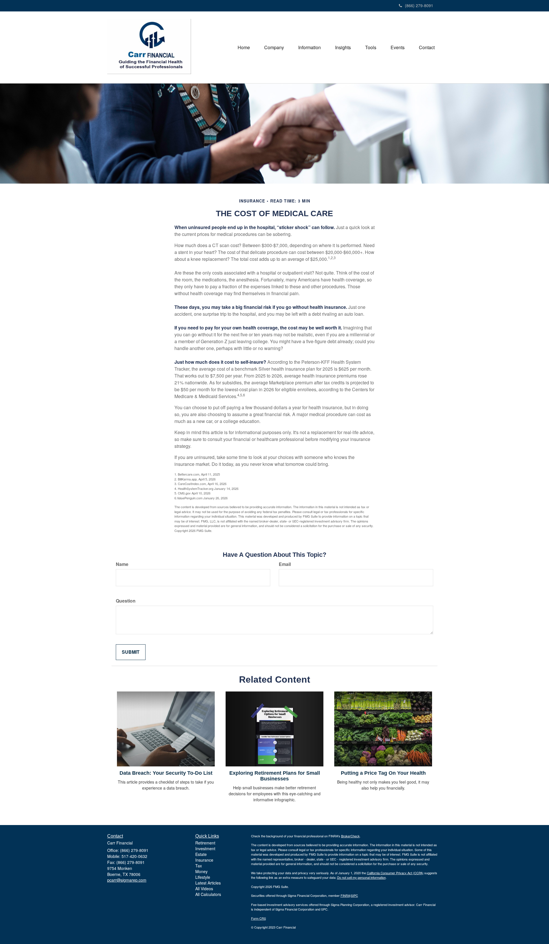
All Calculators (208, 894)
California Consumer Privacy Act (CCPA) (395, 873)
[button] (274, 47)
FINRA (345, 895)
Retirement (205, 843)
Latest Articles (208, 883)
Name (122, 564)
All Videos (204, 888)
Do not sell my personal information (361, 877)
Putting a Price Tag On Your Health (383, 773)
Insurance (204, 860)
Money (201, 871)
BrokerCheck (350, 836)
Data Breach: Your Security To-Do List (166, 773)
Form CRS (258, 918)
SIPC (354, 895)
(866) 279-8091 (419, 5)
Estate (201, 854)
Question (126, 601)
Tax (198, 866)
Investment (205, 848)
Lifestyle (202, 877)
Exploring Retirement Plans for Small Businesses (274, 776)
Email (285, 564)
